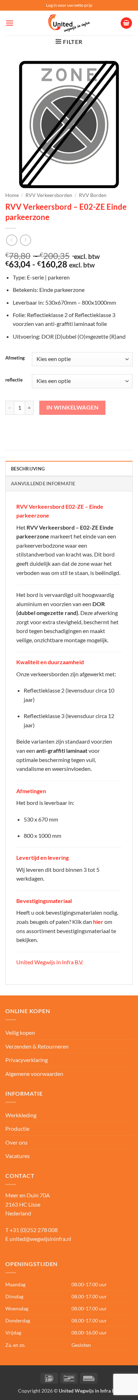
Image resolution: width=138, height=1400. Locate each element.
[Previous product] (25, 240)
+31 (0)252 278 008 (34, 1229)
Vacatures (17, 1155)
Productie (17, 1128)
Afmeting (15, 358)
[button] (9, 23)
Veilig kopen (20, 1032)
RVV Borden (93, 195)
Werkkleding (20, 1115)
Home (12, 195)
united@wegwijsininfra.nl (40, 1238)
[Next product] (11, 240)
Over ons (16, 1142)
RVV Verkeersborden (48, 195)
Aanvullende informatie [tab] (43, 483)
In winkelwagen (72, 407)
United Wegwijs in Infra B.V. (49, 962)
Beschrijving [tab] (28, 469)
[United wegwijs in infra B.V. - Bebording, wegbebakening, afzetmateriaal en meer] (69, 23)
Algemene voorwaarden (34, 1073)
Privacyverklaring (26, 1059)
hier (98, 921)
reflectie (14, 380)
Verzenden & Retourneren (37, 1046)
